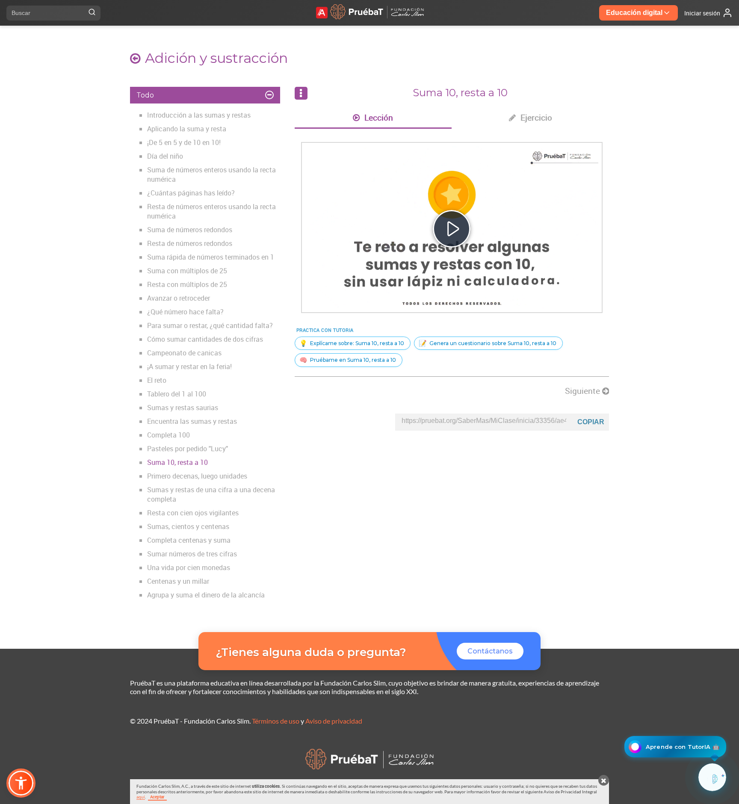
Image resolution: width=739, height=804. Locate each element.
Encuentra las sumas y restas (192, 421)
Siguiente (583, 390)
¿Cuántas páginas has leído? (191, 193)
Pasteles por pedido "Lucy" (187, 448)
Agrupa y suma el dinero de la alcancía (206, 595)
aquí (140, 796)
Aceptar (157, 797)
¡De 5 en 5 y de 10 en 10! (184, 142)
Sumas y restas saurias (182, 407)
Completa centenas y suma (189, 540)
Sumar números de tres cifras (192, 554)
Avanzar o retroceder (178, 298)
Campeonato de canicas (184, 353)
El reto (156, 380)
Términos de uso (275, 721)
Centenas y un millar (178, 581)
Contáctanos (490, 651)
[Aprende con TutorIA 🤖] (712, 777)
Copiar (590, 422)
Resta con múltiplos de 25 (187, 284)
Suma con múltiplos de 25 (187, 270)
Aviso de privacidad (333, 721)
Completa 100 (168, 435)
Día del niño (165, 156)
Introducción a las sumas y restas (199, 115)
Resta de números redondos (189, 243)
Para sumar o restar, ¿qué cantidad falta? (210, 325)
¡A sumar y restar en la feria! (189, 366)
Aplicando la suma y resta (186, 128)
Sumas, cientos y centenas (188, 526)
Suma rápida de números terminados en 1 (210, 257)
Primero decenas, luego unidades (197, 476)
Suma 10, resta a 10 (177, 462)
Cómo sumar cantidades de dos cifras (205, 339)
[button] (21, 783)
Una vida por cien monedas (188, 567)
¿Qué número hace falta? (185, 311)
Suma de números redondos (189, 229)
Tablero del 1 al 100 (176, 394)
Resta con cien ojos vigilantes (193, 512)
